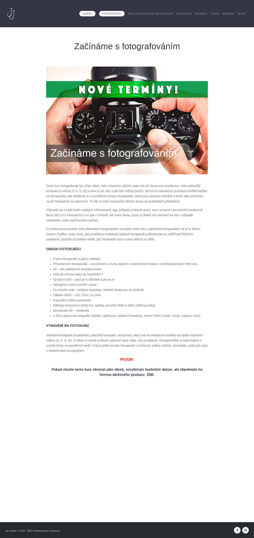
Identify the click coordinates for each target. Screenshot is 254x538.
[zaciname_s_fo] (127, 68)
